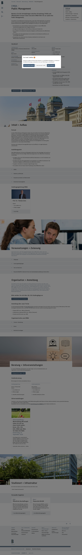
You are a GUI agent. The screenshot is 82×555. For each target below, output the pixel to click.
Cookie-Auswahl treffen (41, 65)
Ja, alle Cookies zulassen (29, 65)
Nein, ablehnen (51, 65)
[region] (41, 61)
